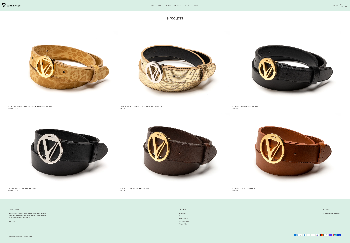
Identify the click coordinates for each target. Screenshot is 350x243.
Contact (195, 5)
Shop (159, 5)
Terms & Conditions (184, 221)
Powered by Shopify (27, 236)
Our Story (168, 5)
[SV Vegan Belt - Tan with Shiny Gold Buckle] (286, 149)
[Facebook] (10, 221)
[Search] (341, 6)
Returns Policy (183, 218)
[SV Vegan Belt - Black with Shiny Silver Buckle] (63, 149)
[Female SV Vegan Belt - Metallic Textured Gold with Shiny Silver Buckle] (175, 67)
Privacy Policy (183, 224)
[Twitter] (18, 221)
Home (152, 5)
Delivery (181, 216)
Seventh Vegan (17, 236)
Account (335, 5)
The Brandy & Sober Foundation (331, 213)
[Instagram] (14, 221)
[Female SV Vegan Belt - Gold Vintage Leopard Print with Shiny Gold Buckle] (63, 67)
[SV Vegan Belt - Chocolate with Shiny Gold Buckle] (175, 149)
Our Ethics (177, 5)
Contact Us (182, 213)
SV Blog (186, 5)
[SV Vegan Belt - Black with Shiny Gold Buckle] (286, 67)
